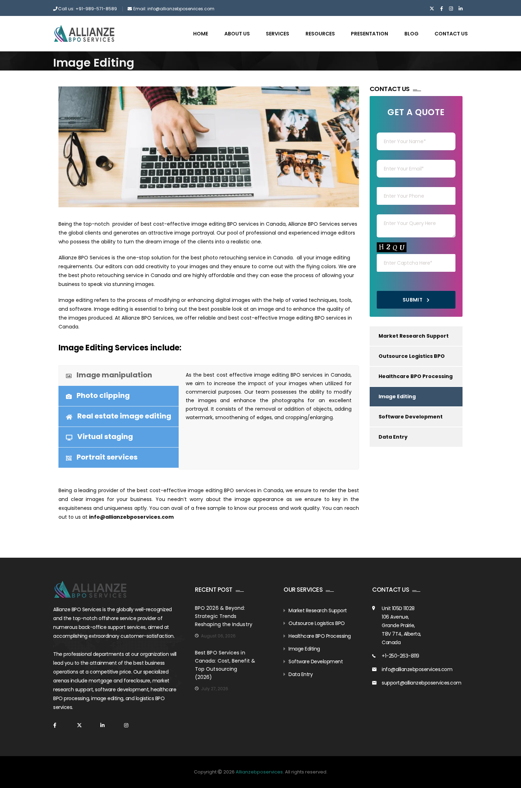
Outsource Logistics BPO (412, 356)
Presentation (369, 33)
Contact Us (451, 33)
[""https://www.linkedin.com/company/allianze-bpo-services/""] (460, 9)
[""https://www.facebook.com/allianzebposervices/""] (441, 9)
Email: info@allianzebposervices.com (173, 9)
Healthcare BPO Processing (416, 376)
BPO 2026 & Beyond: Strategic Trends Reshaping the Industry (223, 616)
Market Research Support (414, 335)
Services (277, 33)
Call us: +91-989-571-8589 (87, 9)
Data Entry (393, 436)
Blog (411, 33)
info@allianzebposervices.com (417, 669)
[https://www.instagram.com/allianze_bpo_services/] (451, 9)
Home (200, 33)
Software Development (411, 416)
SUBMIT (413, 299)
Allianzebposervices (259, 772)
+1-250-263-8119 (400, 655)
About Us (237, 33)
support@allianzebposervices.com (421, 682)
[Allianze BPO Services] (84, 33)
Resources (320, 33)
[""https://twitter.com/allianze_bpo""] (432, 9)
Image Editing (397, 396)
